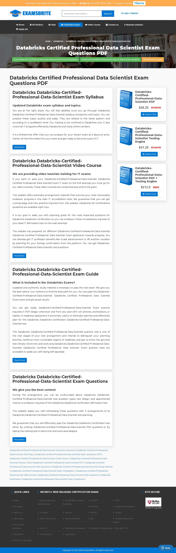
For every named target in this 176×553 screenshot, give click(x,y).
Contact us (113, 24)
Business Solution (134, 24)
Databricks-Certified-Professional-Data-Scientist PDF (58, 462)
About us (18, 512)
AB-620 (93, 512)
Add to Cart (150, 114)
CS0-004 (43, 512)
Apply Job (23, 29)
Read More (19, 147)
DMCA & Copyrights (23, 540)
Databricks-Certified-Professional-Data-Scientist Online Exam (39, 458)
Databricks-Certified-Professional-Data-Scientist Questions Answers (42, 450)
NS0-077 (94, 500)
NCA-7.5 (43, 528)
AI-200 (118, 512)
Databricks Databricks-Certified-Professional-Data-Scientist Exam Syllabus (58, 95)
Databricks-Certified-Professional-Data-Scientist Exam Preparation (42, 471)
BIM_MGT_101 (121, 528)
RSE (92, 518)
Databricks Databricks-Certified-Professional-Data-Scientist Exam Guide (56, 272)
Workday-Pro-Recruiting (101, 528)
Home (21, 24)
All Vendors (37, 24)
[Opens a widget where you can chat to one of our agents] (165, 548)
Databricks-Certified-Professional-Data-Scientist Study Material (82, 467)
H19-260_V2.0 (46, 534)
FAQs (53, 24)
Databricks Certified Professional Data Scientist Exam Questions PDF (68, 454)
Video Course (93, 24)
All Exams (18, 506)
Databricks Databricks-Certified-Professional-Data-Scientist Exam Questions (60, 379)
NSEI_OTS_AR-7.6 (48, 518)
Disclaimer (19, 534)
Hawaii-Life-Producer (125, 506)
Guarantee (19, 518)
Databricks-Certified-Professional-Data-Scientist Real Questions (68, 475)
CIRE (117, 500)
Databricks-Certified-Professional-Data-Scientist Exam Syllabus (110, 59)
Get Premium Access (152, 59)
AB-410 (68, 512)
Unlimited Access (71, 24)
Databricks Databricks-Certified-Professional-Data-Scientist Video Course (57, 163)
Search (108, 13)
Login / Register (130, 13)
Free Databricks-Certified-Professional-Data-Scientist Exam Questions (46, 59)
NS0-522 (94, 506)
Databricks (58, 41)
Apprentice (70, 534)
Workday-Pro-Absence (75, 528)
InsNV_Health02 (72, 518)
